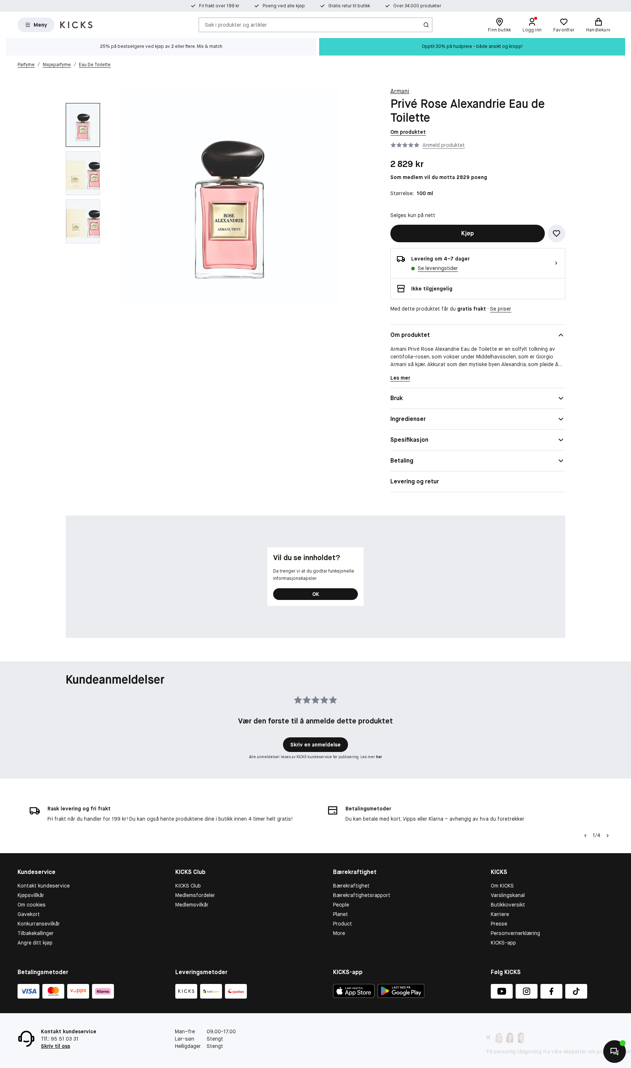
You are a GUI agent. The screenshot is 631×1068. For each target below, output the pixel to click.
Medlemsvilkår (192, 904)
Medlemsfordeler (195, 895)
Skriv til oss (55, 1046)
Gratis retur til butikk (349, 6)
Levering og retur (414, 481)
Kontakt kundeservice (44, 885)
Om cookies (32, 904)
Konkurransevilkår (39, 923)
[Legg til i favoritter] (556, 233)
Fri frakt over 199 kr (219, 6)
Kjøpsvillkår (31, 895)
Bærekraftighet (351, 885)
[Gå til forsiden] (76, 25)
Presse (499, 923)
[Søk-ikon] (426, 25)
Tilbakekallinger (36, 933)
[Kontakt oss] (614, 1051)
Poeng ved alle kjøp (284, 6)
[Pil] (607, 835)
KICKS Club (188, 885)
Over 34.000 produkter (417, 6)
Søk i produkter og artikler (236, 24)
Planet (340, 914)
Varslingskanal (508, 895)
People (341, 904)
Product (342, 923)
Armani (399, 91)
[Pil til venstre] (585, 835)
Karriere (500, 914)
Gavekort (29, 914)
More (339, 933)
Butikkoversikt (508, 904)
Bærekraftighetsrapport (361, 895)
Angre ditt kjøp (35, 942)
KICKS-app (503, 942)
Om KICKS (502, 885)
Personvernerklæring (515, 933)
